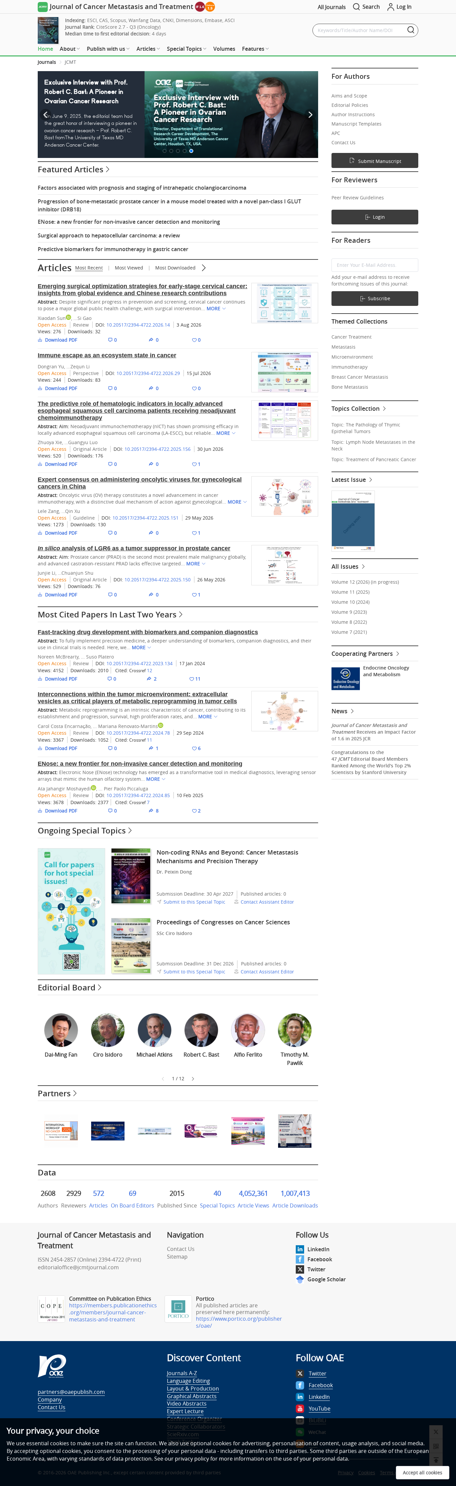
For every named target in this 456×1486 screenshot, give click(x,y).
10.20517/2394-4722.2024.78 (138, 733)
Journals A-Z (182, 1373)
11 (149, 740)
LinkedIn (318, 1249)
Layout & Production (193, 1388)
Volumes (224, 48)
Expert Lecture (185, 1411)
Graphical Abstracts (192, 1396)
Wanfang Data (144, 20)
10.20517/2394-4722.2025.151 (145, 518)
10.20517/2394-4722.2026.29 (148, 373)
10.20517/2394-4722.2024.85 (138, 795)
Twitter (316, 1269)
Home (45, 48)
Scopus (118, 20)
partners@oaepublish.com (71, 1392)
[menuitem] (45, 49)
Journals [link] (47, 62)
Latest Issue (349, 480)
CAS (103, 20)
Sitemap (177, 1256)
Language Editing (188, 1380)
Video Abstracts (187, 1403)
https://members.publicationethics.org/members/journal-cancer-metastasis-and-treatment (113, 1312)
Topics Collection (356, 408)
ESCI (92, 20)
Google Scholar (326, 1279)
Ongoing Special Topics (82, 830)
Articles (55, 267)
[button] (165, 151)
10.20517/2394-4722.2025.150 (158, 579)
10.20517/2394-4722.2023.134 (139, 663)
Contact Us (181, 1249)
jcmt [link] (70, 62)
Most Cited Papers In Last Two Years (107, 614)
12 (149, 670)
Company (50, 1399)
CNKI (168, 20)
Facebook (319, 1259)
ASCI (230, 20)
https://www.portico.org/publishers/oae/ (239, 1322)
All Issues (345, 566)
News (340, 711)
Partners (54, 1093)
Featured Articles (70, 169)
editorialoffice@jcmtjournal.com (78, 1267)
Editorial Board (66, 987)
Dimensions (189, 20)
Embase (213, 20)
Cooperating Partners (363, 653)
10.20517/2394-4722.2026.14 (138, 325)
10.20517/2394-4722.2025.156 (158, 449)
